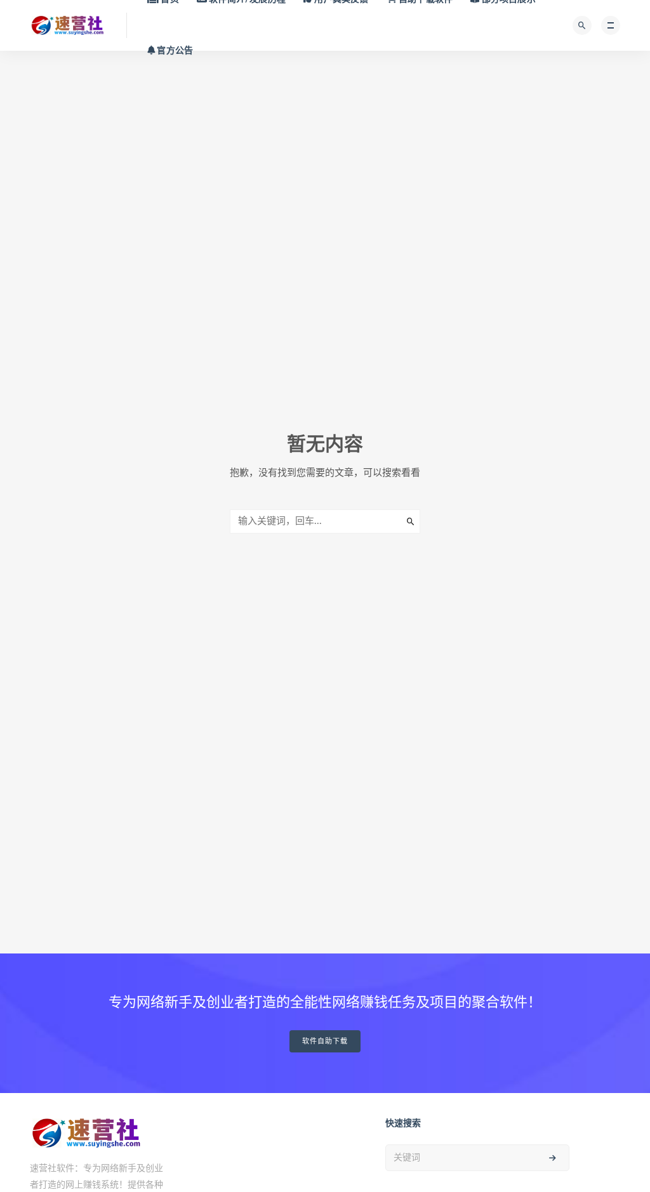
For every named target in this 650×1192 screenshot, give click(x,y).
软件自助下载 (325, 1041)
